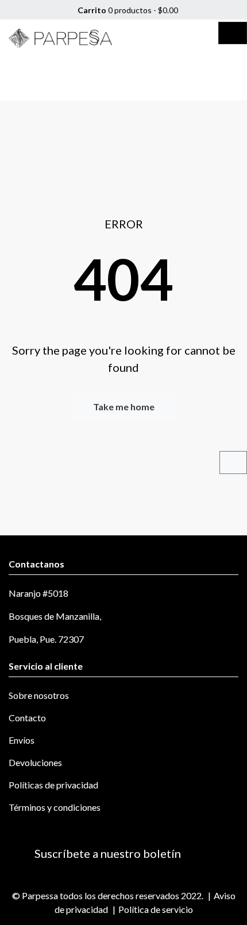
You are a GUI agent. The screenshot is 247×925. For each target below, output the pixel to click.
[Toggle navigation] (232, 33)
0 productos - (127, 10)
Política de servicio (155, 909)
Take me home (124, 406)
